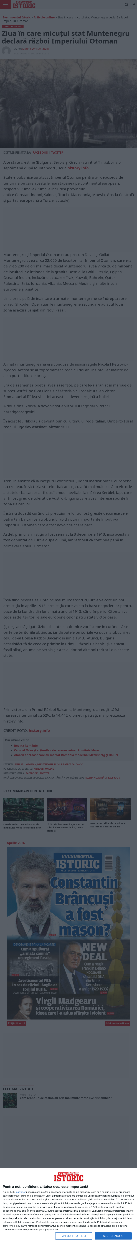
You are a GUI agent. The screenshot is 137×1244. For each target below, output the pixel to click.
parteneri (21, 1192)
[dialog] (68, 1206)
